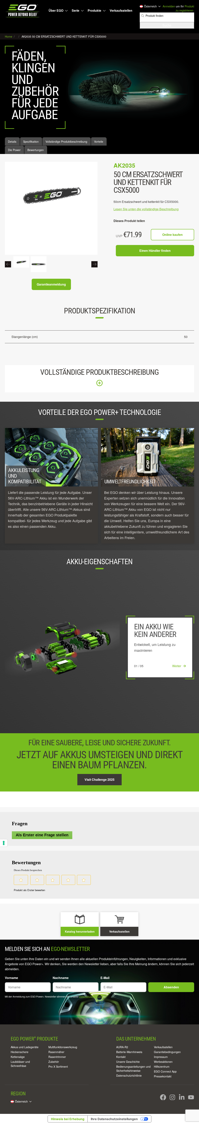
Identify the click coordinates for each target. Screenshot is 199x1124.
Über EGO (56, 10)
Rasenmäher (56, 1052)
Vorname (11, 977)
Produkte (94, 10)
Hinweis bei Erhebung (67, 1119)
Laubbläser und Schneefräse (20, 1064)
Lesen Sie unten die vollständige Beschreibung (146, 209)
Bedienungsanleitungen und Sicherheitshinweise (133, 1069)
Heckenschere (19, 1052)
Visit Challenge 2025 (99, 779)
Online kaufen (172, 234)
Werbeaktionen (163, 1062)
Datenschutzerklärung (90, 996)
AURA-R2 (122, 1047)
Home (9, 36)
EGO (23, 10)
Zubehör (53, 1062)
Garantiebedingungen (167, 1052)
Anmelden (169, 6)
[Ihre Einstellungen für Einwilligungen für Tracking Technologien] (3, 843)
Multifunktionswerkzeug (62, 1047)
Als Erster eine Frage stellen (42, 835)
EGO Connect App (165, 1071)
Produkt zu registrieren (185, 8)
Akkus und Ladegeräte (24, 1047)
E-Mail (104, 977)
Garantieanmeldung (51, 284)
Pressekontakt (162, 1076)
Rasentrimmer (57, 1057)
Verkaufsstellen (121, 10)
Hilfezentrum (161, 1066)
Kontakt (121, 1057)
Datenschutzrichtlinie (129, 1075)
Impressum (161, 1057)
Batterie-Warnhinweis (129, 1052)
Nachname (61, 977)
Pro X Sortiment (58, 1066)
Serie (75, 10)
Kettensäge (18, 1057)
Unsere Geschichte (128, 1062)
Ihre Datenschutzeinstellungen (114, 1119)
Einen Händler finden (155, 250)
